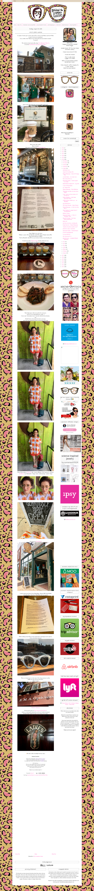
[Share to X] (41, 773)
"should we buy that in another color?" (70, 226)
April (64, 247)
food (42, 775)
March (64, 249)
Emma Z (32, 773)
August (64, 168)
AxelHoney (21, 473)
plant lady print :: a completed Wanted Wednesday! (70, 238)
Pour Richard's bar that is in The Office (37, 44)
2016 (63, 257)
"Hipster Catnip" (34, 240)
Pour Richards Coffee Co (44, 43)
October (64, 164)
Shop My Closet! (73, 24)
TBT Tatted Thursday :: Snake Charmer (70, 205)
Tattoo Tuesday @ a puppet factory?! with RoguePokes (70, 211)
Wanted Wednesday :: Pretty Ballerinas (70, 189)
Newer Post (17, 854)
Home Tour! (58, 24)
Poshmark (67, 134)
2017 (63, 255)
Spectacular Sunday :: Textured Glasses (70, 230)
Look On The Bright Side (68, 232)
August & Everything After (68, 172)
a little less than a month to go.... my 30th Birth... (70, 201)
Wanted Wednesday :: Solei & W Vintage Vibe (71, 174)
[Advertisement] (69, 543)
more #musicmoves (66, 203)
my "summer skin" (66, 187)
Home (15, 24)
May (64, 245)
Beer (28, 775)
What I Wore (45, 775)
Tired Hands (38, 541)
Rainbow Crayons (66, 213)
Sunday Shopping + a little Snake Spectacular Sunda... (69, 198)
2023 (63, 149)
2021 (63, 153)
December (65, 161)
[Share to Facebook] (43, 773)
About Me (19, 24)
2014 (63, 261)
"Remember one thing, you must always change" (70, 192)
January (64, 253)
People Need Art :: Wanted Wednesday (70, 225)
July (64, 241)
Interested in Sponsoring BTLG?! (29, 24)
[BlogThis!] (40, 773)
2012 (63, 264)
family (40, 775)
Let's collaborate (69, 429)
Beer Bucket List (65, 24)
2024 (63, 148)
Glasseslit (29, 472)
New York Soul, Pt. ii (67, 236)
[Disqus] (35, 796)
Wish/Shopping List (51, 24)
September (65, 166)
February (65, 251)
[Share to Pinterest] (44, 773)
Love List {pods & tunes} (41, 24)
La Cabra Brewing (41, 147)
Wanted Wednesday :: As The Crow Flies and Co (71, 207)
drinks (37, 775)
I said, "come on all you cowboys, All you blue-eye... (70, 195)
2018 (63, 159)
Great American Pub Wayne (40, 710)
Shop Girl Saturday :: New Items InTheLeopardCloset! (69, 218)
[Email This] (39, 773)
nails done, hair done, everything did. (70, 223)
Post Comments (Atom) (38, 856)
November (65, 162)
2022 (63, 151)
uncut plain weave (66, 170)
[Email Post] (37, 773)
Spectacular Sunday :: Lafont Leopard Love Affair (70, 181)
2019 (63, 157)
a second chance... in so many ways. (70, 177)
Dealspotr (71, 432)
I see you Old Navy (66, 234)
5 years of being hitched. (67, 185)
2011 (63, 266)
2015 (63, 259)
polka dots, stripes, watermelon (69, 228)
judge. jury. (65, 221)
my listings (69, 132)
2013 (63, 262)
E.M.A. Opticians (36, 707)
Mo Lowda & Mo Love (67, 178)
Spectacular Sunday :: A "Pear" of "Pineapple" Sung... (69, 215)
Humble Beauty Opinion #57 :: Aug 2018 (71, 183)
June (64, 243)
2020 (63, 155)
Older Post (54, 854)
